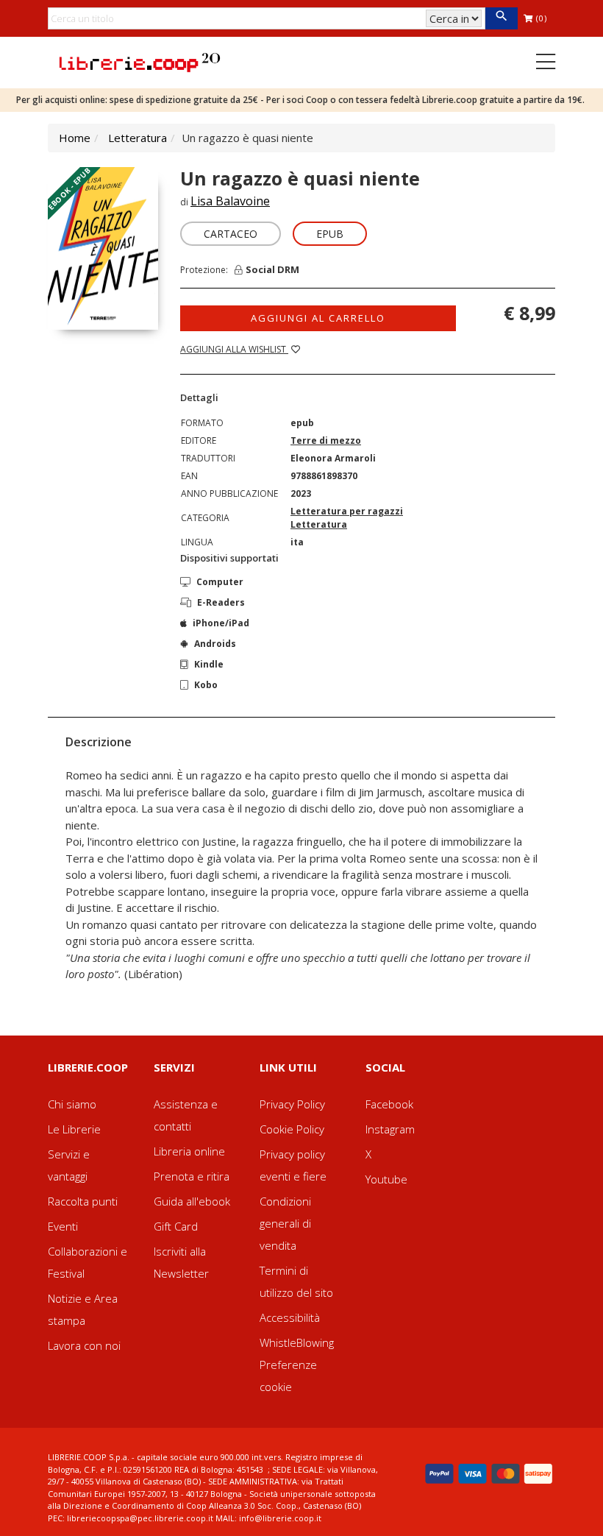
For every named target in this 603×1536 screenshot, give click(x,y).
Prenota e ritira (191, 1176)
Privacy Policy (292, 1104)
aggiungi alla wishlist (234, 349)
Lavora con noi (84, 1345)
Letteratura (137, 137)
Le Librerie (74, 1129)
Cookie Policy (292, 1129)
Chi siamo (72, 1104)
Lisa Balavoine (230, 201)
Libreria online (189, 1151)
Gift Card (176, 1226)
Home (74, 137)
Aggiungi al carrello (318, 318)
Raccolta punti (83, 1201)
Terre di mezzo (325, 440)
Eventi (63, 1226)
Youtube (386, 1179)
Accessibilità (290, 1317)
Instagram (390, 1129)
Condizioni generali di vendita (285, 1223)
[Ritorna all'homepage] (140, 61)
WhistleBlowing (297, 1342)
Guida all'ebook (192, 1201)
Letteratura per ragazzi (346, 511)
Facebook (389, 1104)
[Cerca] (501, 18)
